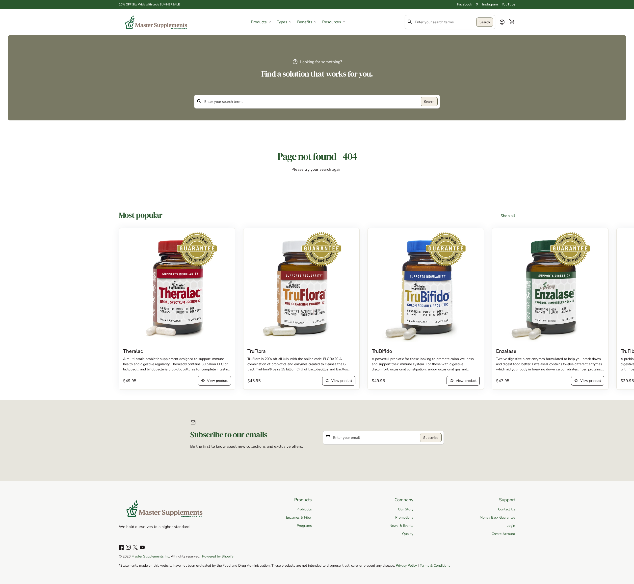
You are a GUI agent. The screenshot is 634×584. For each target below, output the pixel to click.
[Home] (156, 21)
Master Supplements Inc (150, 556)
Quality (407, 533)
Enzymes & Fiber (299, 517)
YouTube (508, 4)
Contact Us (506, 509)
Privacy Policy (406, 565)
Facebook (464, 4)
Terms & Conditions (435, 565)
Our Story (405, 509)
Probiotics (304, 509)
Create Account (503, 533)
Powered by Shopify (218, 556)
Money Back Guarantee (497, 517)
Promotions (404, 517)
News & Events (401, 525)
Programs (304, 525)
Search (484, 22)
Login (510, 525)
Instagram (490, 4)
